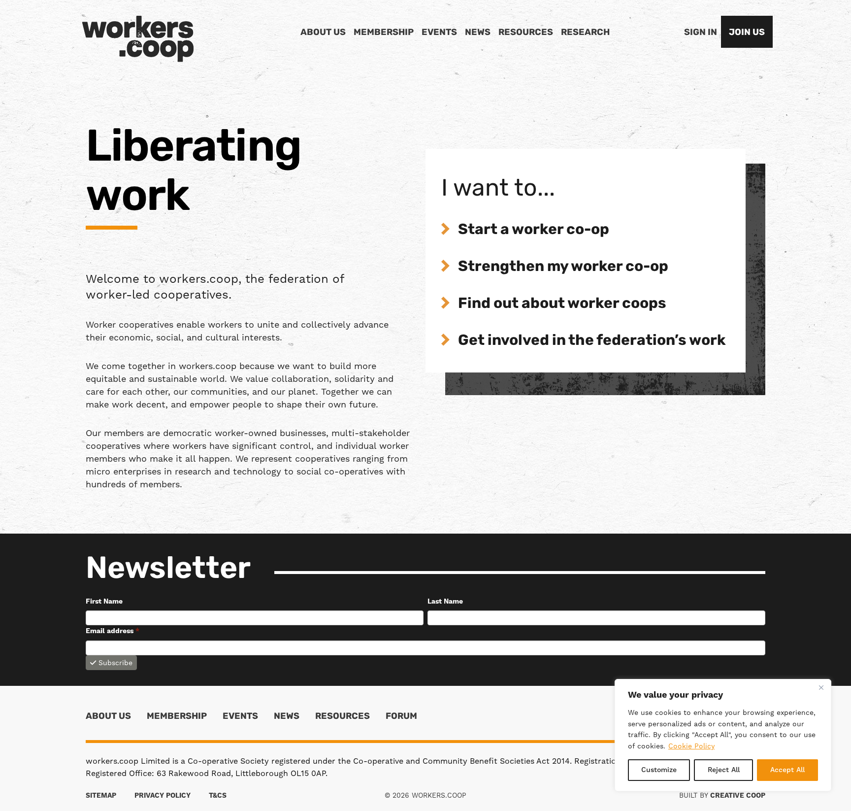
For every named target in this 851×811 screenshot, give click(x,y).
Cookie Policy (691, 746)
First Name (104, 601)
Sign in (700, 33)
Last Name (445, 601)
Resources (525, 33)
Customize (659, 770)
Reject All (724, 770)
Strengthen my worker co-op (563, 267)
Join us (747, 33)
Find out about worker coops (562, 304)
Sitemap (101, 795)
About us (323, 33)
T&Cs (218, 795)
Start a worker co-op (533, 230)
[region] (723, 735)
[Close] (821, 687)
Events (439, 33)
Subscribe (115, 663)
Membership (384, 33)
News (478, 33)
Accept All (787, 770)
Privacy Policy (162, 795)
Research (585, 33)
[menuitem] (323, 33)
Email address (112, 631)
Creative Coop (737, 795)
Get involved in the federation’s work (592, 341)
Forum (401, 716)
